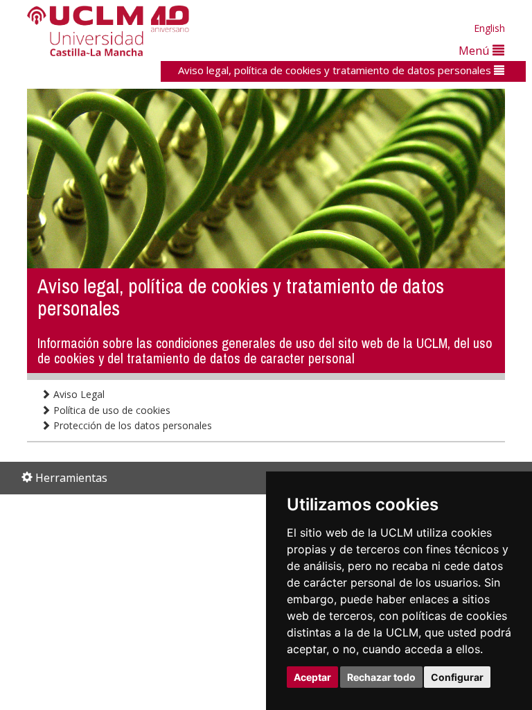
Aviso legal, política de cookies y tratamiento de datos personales (336, 70)
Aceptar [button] (312, 677)
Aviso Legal (78, 394)
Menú (476, 50)
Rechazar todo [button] (381, 677)
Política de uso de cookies (110, 410)
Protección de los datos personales (131, 425)
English (489, 28)
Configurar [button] (457, 677)
